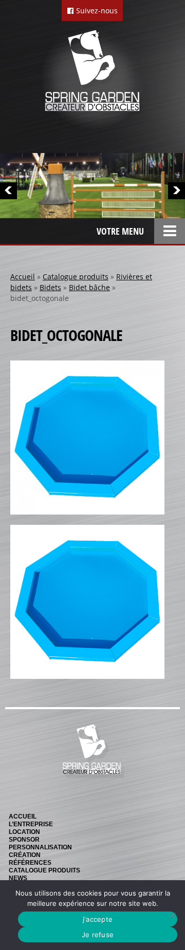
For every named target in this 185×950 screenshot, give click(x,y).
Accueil (22, 276)
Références (30, 862)
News (18, 878)
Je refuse (98, 934)
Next (176, 190)
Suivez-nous (96, 10)
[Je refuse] (172, 915)
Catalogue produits (75, 276)
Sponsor (24, 839)
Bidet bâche (89, 287)
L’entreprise (31, 824)
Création (25, 855)
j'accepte (98, 919)
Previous (8, 190)
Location (24, 831)
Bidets (50, 287)
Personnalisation (40, 847)
